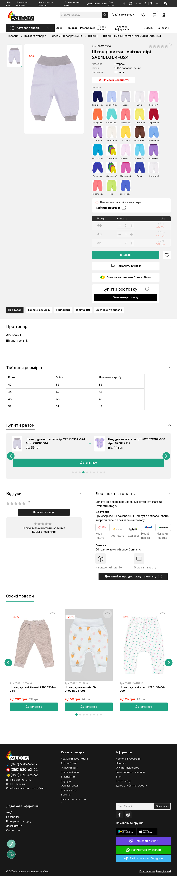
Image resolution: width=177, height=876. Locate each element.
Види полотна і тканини (130, 772)
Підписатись (162, 806)
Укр (158, 3)
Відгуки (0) (83, 310)
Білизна (66, 794)
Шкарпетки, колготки (73, 799)
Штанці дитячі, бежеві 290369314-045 (33, 689)
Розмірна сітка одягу (18, 821)
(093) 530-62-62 (24, 775)
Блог (104, 3)
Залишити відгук (44, 512)
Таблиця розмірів (107, 207)
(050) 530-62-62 (24, 770)
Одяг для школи (70, 785)
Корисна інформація (122, 28)
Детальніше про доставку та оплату (130, 576)
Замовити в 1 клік (129, 266)
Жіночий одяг (69, 767)
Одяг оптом (13, 830)
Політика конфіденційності (155, 871)
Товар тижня (101, 28)
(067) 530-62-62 (24, 764)
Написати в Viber (146, 841)
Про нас (121, 763)
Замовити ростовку (125, 297)
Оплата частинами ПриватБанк (128, 277)
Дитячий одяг (69, 763)
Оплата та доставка (127, 767)
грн (138, 3)
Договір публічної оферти (131, 785)
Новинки (71, 28)
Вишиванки (68, 776)
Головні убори (69, 790)
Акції (59, 28)
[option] (14, 55)
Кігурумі (66, 781)
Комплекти (63, 310)
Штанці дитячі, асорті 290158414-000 (142, 689)
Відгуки (148, 28)
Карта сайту (123, 781)
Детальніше (88, 462)
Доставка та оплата (109, 310)
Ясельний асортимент (74, 758)
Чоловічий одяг (70, 772)
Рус (166, 3)
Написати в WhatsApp (146, 849)
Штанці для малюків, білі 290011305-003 (81, 689)
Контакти (163, 28)
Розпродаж (87, 28)
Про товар (14, 310)
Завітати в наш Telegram (146, 858)
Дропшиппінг (93, 3)
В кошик (125, 255)
